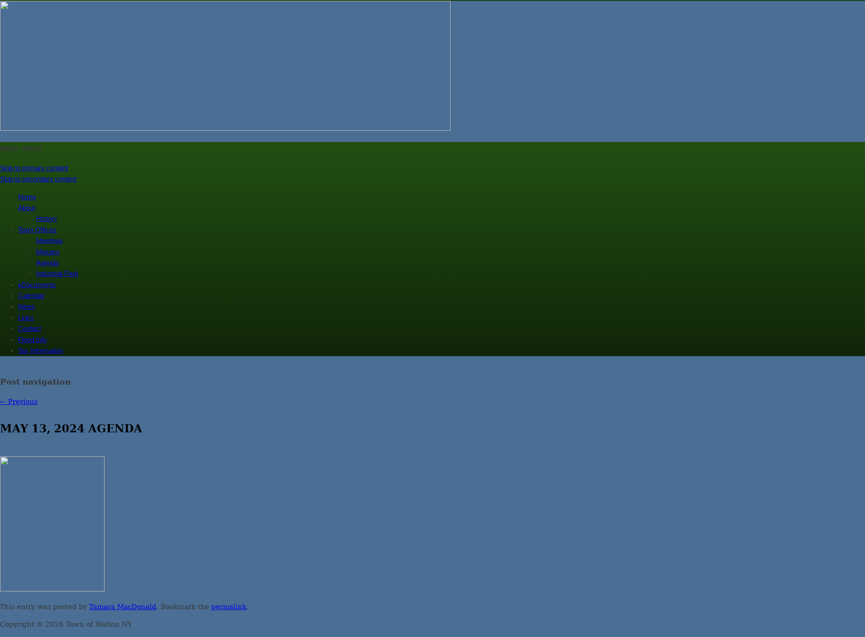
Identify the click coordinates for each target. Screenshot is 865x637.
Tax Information (40, 350)
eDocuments (37, 285)
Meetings (49, 240)
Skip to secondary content (38, 179)
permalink (228, 607)
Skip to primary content (34, 168)
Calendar (31, 295)
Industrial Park (57, 273)
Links (26, 317)
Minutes (47, 252)
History (46, 218)
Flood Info (32, 340)
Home (27, 197)
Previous (19, 402)
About (26, 207)
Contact (29, 328)
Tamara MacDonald (122, 607)
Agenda (47, 262)
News (26, 306)
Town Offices (37, 230)
